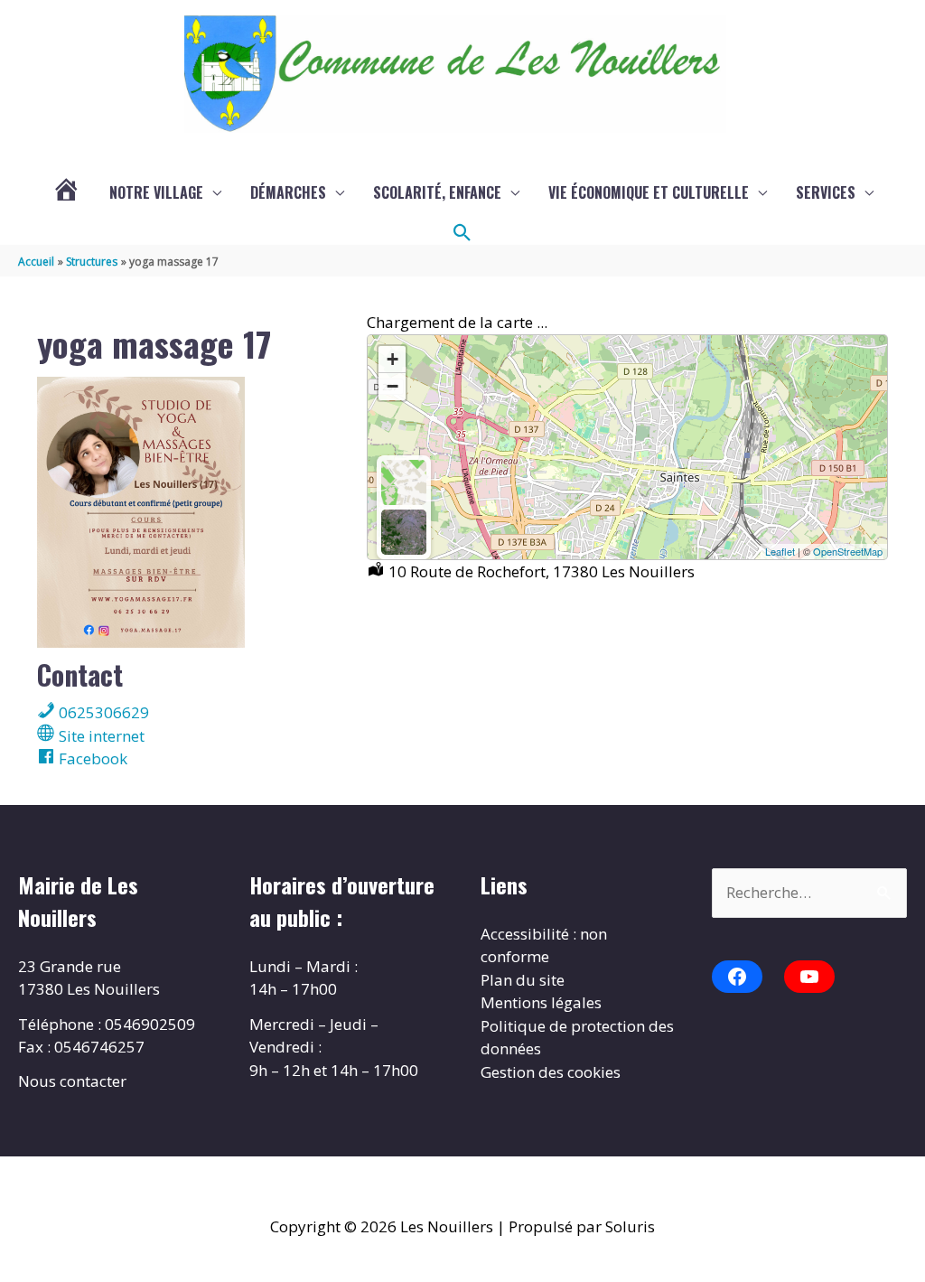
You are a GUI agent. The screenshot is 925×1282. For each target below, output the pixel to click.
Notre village (156, 192)
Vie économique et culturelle (648, 192)
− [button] (392, 386)
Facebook (91, 758)
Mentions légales (541, 1002)
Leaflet (780, 551)
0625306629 (102, 712)
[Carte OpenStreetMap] (403, 482)
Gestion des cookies (551, 1072)
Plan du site (523, 979)
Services (825, 192)
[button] (462, 233)
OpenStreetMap (848, 551)
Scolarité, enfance (437, 192)
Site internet (100, 735)
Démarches (288, 192)
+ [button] (392, 359)
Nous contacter (72, 1081)
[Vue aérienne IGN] (403, 532)
